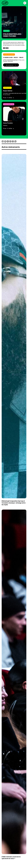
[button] (24, 3)
